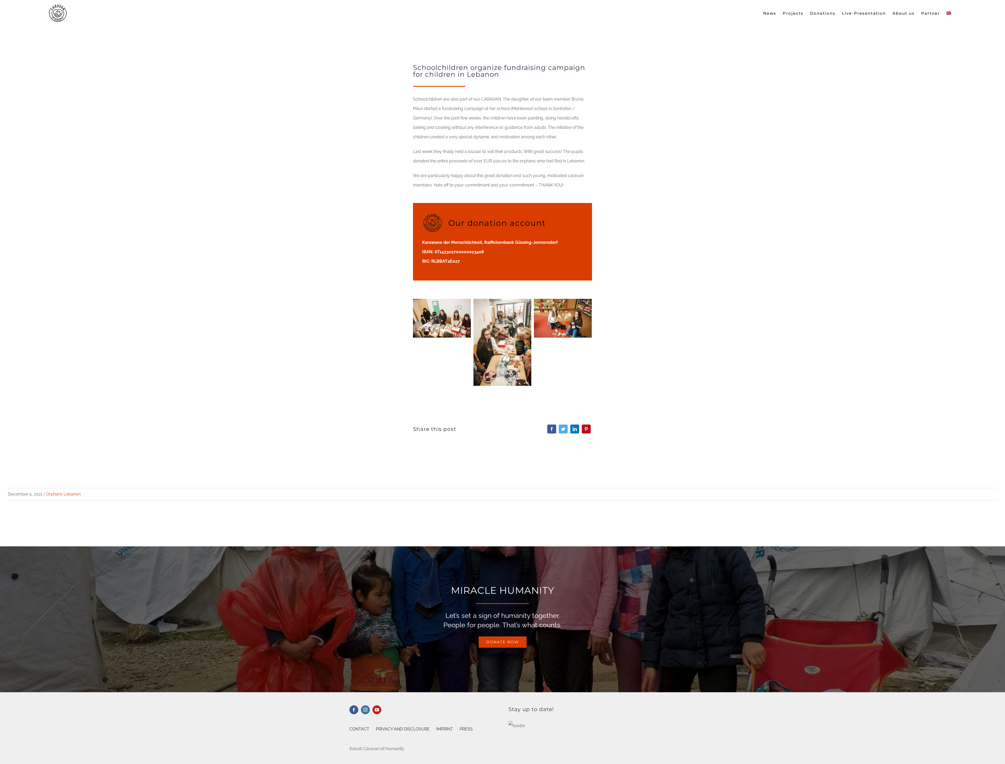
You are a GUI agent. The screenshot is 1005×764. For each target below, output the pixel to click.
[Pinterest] (586, 429)
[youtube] (376, 709)
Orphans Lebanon (63, 494)
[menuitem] (948, 13)
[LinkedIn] (574, 429)
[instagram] (365, 709)
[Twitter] (563, 429)
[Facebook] (551, 429)
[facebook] (353, 709)
